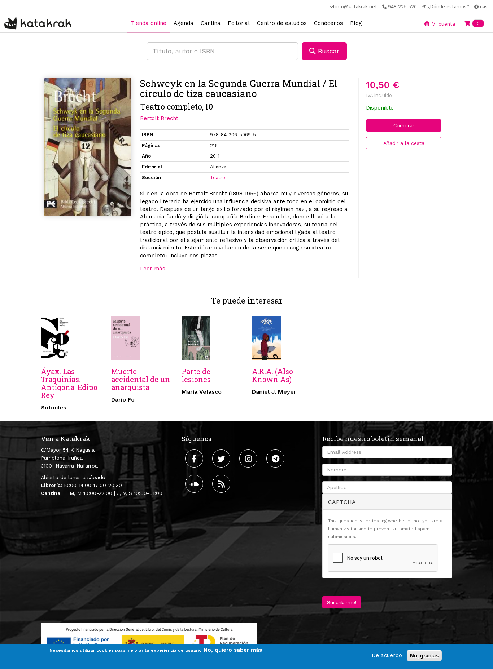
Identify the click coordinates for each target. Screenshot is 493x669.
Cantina (211, 23)
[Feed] (222, 484)
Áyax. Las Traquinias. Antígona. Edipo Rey (69, 383)
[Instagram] (249, 458)
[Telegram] (276, 458)
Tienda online (148, 23)
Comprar (403, 125)
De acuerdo (387, 655)
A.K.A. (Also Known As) (272, 375)
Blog (356, 23)
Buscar (327, 51)
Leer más (152, 268)
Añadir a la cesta (403, 143)
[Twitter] (222, 458)
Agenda (183, 23)
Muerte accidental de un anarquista (140, 379)
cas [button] (483, 6)
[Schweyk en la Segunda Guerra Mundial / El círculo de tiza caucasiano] (87, 147)
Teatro (217, 177)
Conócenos (328, 23)
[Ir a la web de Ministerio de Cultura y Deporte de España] (149, 642)
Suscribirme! (342, 602)
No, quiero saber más (233, 650)
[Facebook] (195, 458)
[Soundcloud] (195, 484)
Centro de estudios (282, 23)
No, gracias (424, 655)
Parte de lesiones (196, 375)
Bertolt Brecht (159, 118)
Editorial (239, 23)
